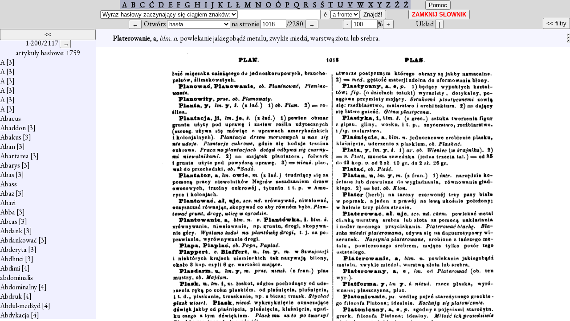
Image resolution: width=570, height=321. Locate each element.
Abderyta (13, 249)
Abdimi (10, 268)
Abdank (11, 230)
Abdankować (18, 240)
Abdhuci (12, 258)
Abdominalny (18, 287)
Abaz (7, 193)
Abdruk (11, 296)
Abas (7, 174)
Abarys (10, 165)
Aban (7, 146)
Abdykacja (14, 315)
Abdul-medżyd (20, 305)
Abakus (10, 137)
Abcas (8, 221)
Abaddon (13, 127)
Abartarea (14, 155)
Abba (7, 212)
